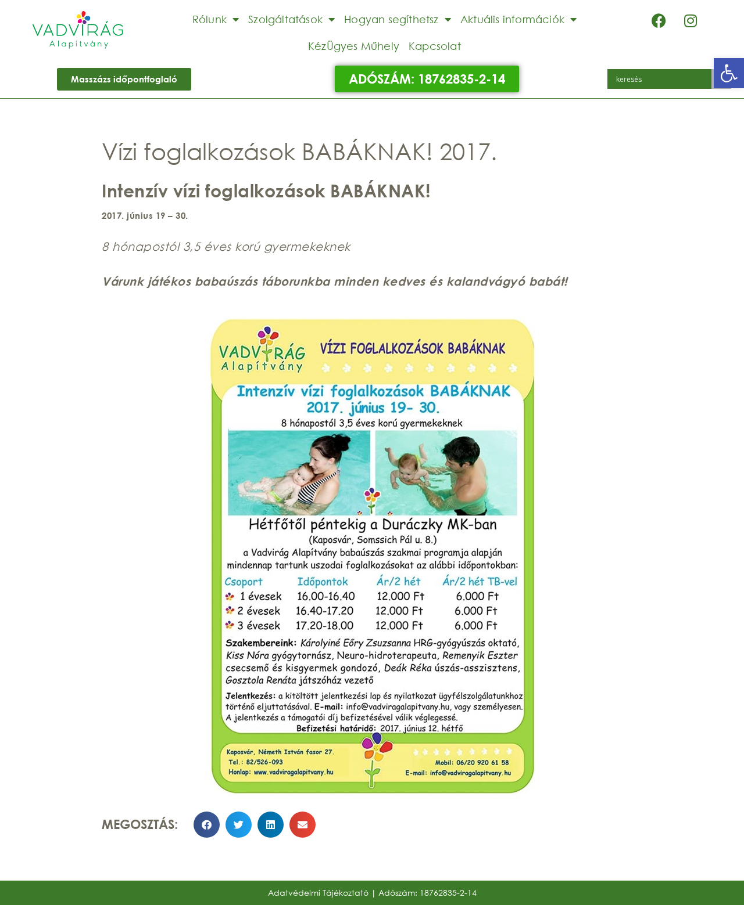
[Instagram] (690, 20)
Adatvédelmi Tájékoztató (318, 892)
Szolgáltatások (285, 19)
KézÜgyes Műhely (353, 45)
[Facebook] (658, 20)
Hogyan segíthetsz (391, 19)
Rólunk (209, 19)
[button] (729, 73)
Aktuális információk (512, 19)
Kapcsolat (435, 45)
